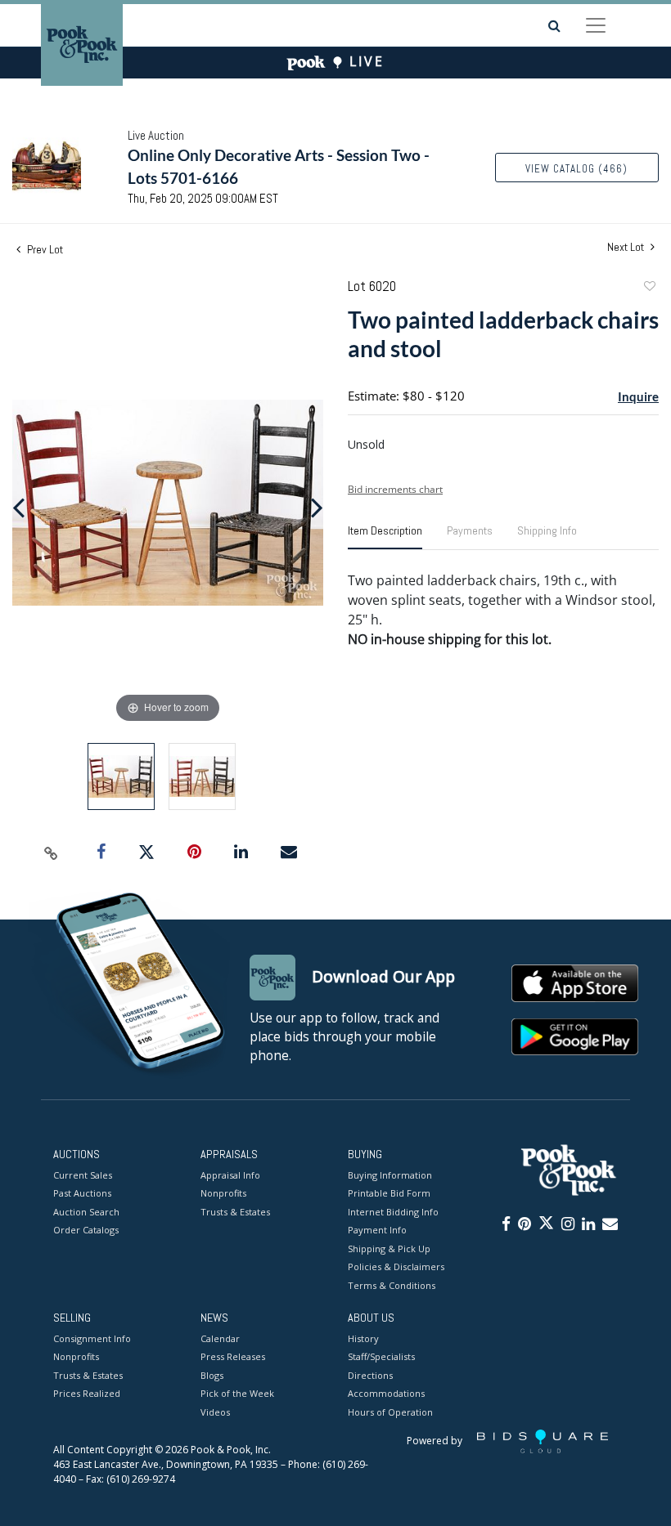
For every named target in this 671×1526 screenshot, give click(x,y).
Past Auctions (82, 1193)
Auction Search (86, 1212)
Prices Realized (86, 1393)
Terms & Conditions (391, 1285)
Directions (370, 1375)
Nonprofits (223, 1193)
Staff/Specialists (381, 1356)
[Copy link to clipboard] (51, 852)
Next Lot (626, 247)
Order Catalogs (86, 1230)
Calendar (220, 1338)
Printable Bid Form (389, 1193)
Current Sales (82, 1175)
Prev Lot (44, 249)
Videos (215, 1412)
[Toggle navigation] (596, 25)
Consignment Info (92, 1338)
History (363, 1338)
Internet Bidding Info (393, 1212)
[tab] (385, 537)
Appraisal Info (230, 1175)
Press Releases (232, 1356)
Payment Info (377, 1230)
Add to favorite (649, 288)
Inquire (638, 396)
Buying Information (390, 1175)
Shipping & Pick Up (389, 1248)
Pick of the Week (237, 1393)
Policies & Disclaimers (396, 1266)
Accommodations (386, 1393)
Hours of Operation (390, 1412)
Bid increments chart (395, 489)
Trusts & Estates (235, 1212)
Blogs (211, 1375)
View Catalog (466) (576, 169)
